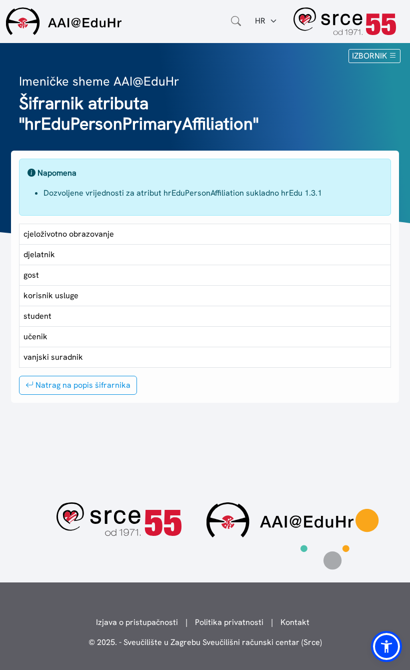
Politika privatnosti (229, 622)
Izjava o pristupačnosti (137, 622)
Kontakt (295, 622)
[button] (386, 646)
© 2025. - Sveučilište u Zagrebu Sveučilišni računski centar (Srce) (205, 642)
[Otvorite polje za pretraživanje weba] (236, 21)
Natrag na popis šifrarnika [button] (82, 385)
